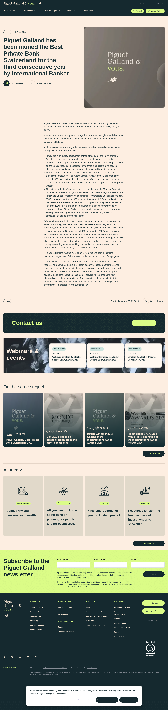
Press (7, 32)
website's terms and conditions (55, 668)
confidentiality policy (75, 575)
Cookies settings (85, 700)
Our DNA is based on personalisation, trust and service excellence (61, 439)
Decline (129, 700)
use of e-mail (92, 668)
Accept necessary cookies (107, 700)
